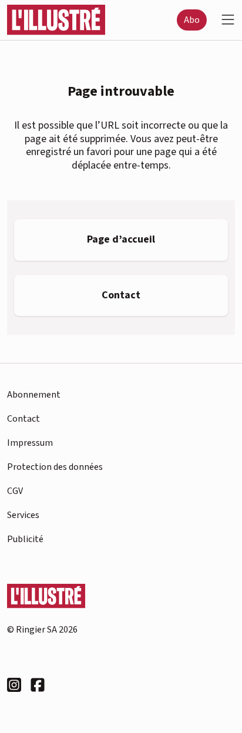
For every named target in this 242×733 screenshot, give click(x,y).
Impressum (30, 442)
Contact (23, 418)
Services (23, 515)
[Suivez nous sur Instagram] (14, 684)
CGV (15, 491)
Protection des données (55, 466)
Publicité (25, 539)
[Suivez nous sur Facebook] (38, 684)
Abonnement (33, 394)
